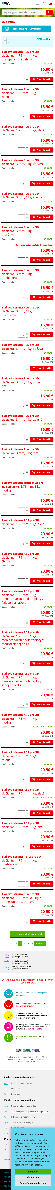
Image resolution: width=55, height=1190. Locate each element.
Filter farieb (42, 39)
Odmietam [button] (33, 1177)
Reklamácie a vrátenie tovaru (23, 1117)
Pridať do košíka (44, 79)
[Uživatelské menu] (44, 4)
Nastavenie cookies (19, 1127)
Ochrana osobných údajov (22, 1122)
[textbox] (24, 12)
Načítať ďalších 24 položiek (30, 934)
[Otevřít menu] (37, 4)
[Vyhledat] (49, 12)
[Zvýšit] (27, 78)
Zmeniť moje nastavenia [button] (33, 1183)
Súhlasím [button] (33, 1171)
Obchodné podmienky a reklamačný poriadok (30, 1111)
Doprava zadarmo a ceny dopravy (25, 1106)
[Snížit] (27, 80)
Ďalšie (39, 943)
